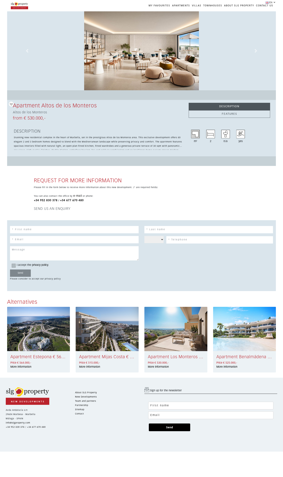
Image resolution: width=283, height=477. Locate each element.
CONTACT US (264, 6)
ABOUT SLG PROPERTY (239, 6)
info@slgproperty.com (18, 423)
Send (169, 427)
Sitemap (79, 409)
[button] (27, 50)
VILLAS (196, 6)
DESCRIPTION (229, 106)
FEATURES (229, 114)
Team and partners (85, 401)
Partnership (81, 405)
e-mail (77, 196)
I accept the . (33, 265)
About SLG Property (86, 393)
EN (270, 2)
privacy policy (40, 265)
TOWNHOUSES (212, 6)
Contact (79, 414)
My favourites (159, 6)
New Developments (86, 397)
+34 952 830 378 (46, 200)
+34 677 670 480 (72, 200)
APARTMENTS (181, 6)
